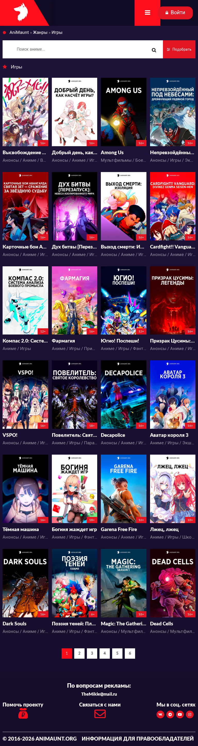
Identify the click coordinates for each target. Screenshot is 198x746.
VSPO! (10, 435)
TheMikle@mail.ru (99, 694)
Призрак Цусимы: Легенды (173, 341)
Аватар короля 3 (169, 435)
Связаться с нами (100, 705)
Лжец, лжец (164, 529)
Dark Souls (14, 623)
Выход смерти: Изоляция (123, 247)
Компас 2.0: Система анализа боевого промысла (25, 341)
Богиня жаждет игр (74, 529)
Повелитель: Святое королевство (74, 435)
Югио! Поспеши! (120, 341)
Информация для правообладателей (138, 739)
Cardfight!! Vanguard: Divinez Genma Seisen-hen (173, 247)
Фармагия (63, 341)
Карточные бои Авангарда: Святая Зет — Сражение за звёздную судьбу (25, 247)
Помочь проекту (23, 705)
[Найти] (154, 50)
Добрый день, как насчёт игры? (74, 152)
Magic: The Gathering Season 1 (123, 623)
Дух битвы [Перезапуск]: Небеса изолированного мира (74, 247)
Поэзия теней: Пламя (74, 623)
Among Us (112, 152)
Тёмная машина (21, 529)
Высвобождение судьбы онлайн (25, 152)
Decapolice (113, 435)
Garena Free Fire (119, 529)
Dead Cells (161, 623)
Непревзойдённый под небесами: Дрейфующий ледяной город (173, 152)
